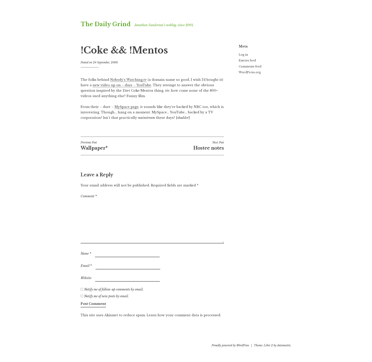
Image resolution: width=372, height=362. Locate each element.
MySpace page (127, 107)
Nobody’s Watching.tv (128, 80)
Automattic (284, 345)
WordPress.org (250, 72)
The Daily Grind (106, 24)
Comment (89, 196)
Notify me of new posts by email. (106, 296)
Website (86, 278)
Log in (243, 54)
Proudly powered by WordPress (230, 345)
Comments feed (250, 66)
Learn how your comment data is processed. (184, 315)
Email (86, 266)
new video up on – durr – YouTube (122, 85)
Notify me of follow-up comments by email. (114, 289)
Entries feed (247, 60)
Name (86, 253)
